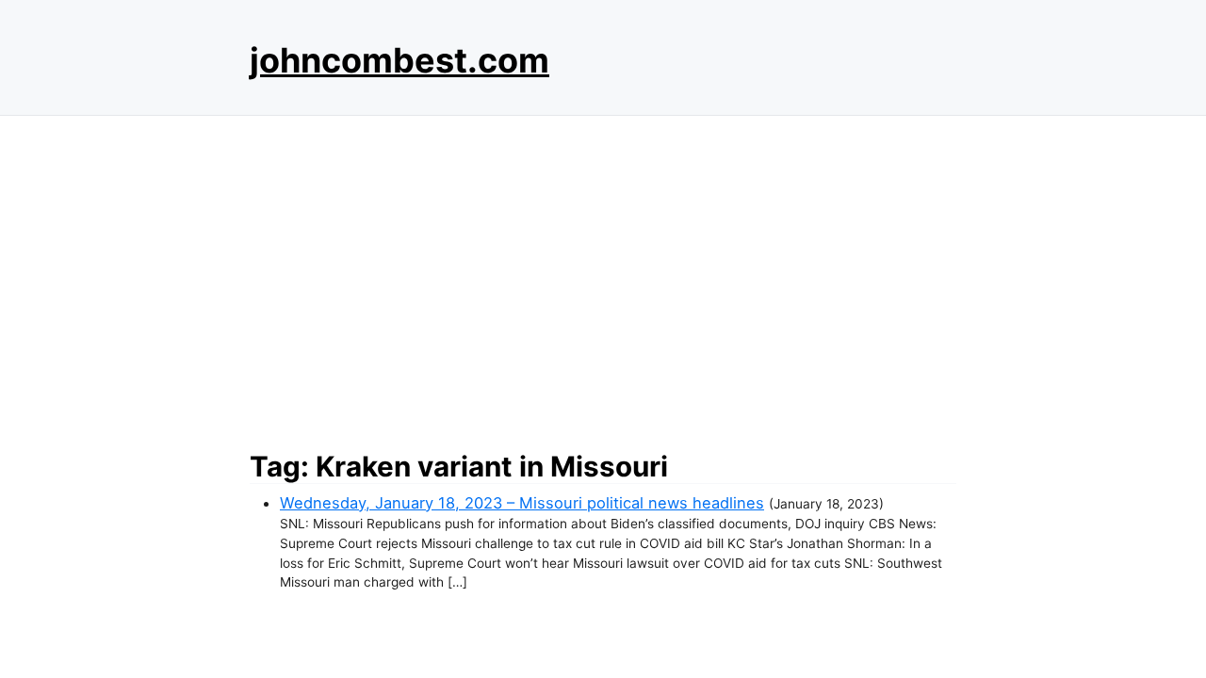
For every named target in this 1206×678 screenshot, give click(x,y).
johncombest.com (399, 60)
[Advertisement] (603, 278)
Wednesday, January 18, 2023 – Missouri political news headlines (522, 502)
